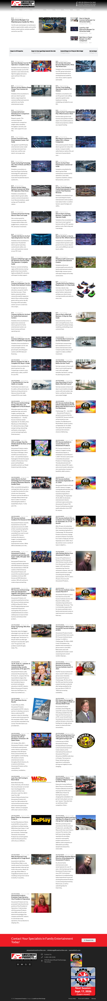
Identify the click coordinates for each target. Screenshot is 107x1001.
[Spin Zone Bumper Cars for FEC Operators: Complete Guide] (41, 61)
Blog (12, 18)
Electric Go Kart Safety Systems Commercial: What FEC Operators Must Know (20, 189)
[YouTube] (22, 964)
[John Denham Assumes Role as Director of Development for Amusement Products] (86, 855)
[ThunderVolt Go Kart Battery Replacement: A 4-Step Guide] (86, 282)
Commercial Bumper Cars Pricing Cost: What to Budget (13, 51)
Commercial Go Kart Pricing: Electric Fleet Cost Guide (20, 214)
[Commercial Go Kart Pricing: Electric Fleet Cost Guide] (41, 212)
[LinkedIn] (30, 964)
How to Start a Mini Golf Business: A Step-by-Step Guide (64, 316)
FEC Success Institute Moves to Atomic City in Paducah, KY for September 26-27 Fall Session (65, 520)
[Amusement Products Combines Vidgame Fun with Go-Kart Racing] (86, 777)
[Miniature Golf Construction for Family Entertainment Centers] (86, 257)
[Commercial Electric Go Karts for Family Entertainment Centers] (41, 313)
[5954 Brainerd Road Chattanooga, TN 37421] (42, 961)
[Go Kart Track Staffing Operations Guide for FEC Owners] (86, 86)
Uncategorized (60, 337)
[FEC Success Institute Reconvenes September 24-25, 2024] (86, 478)
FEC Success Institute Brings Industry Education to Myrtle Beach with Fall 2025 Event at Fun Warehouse (65, 405)
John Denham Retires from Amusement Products (64, 554)
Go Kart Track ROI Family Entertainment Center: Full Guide (19, 140)
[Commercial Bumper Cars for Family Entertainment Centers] (41, 282)
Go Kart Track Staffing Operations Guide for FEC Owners (64, 89)
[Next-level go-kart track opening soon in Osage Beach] (41, 855)
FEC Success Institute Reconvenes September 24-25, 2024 (65, 480)
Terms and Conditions (83, 998)
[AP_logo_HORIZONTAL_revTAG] (22, 4)
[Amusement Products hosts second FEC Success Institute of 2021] (86, 625)
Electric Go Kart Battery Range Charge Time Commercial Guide (21, 89)
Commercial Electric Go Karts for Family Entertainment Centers (20, 316)
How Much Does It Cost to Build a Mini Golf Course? (64, 383)
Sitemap (93, 998)
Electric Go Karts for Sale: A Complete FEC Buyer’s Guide (20, 362)
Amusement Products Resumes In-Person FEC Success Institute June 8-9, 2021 (64, 666)
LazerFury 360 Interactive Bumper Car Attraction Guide (87, 29)
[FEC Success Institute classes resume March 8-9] (86, 589)
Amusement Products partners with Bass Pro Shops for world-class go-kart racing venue (66, 819)
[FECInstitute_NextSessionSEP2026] (76, 960)
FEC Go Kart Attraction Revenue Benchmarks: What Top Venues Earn (65, 64)
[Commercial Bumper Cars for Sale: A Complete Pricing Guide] (41, 337)
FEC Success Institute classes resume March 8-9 (65, 590)
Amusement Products (20, 998)
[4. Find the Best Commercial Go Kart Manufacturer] (86, 337)
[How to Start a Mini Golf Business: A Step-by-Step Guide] (86, 313)
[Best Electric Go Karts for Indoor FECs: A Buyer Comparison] (86, 137)
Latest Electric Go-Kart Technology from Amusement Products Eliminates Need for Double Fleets (20, 481)
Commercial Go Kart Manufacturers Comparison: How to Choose (20, 113)
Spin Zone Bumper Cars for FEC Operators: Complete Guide (21, 63)
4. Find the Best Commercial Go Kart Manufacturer (65, 339)
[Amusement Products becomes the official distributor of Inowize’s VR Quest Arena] (41, 734)
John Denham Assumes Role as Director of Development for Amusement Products (65, 858)
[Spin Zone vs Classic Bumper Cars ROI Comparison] (74, 37)
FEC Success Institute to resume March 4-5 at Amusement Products (63, 443)
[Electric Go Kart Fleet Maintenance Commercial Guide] (86, 161)
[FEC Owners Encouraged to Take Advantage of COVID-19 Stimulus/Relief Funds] (86, 699)
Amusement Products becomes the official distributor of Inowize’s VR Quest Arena (19, 737)
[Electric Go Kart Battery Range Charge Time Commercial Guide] (41, 86)
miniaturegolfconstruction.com (57, 950)
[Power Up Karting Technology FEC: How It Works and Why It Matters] (41, 161)
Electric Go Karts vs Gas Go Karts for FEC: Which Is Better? (66, 237)
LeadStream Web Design (38, 998)
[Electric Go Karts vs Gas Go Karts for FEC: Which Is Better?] (86, 235)
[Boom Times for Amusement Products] (41, 816)
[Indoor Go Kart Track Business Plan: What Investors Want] (86, 110)
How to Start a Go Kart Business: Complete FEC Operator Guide (63, 215)
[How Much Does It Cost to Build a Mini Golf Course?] (86, 381)
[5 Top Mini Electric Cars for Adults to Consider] (41, 381)
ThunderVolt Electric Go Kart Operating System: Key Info (20, 237)
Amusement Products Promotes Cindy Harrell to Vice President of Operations (20, 897)
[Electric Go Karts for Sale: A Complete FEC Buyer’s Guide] (41, 360)
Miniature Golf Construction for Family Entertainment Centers (65, 260)
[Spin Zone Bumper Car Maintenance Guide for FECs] (52, 18)
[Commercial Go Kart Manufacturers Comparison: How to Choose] (41, 110)
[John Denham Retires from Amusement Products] (86, 552)
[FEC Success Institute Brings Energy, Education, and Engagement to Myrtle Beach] (41, 401)
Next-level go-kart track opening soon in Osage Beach (20, 857)
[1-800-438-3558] (42, 957)
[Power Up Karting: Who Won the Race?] (41, 625)
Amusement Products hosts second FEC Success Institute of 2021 (65, 628)
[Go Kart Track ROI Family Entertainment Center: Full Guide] (41, 137)
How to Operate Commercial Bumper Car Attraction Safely (87, 20)
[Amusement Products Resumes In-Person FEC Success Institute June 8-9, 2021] (86, 662)
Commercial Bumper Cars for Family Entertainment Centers (21, 284)
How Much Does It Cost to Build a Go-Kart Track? (64, 362)
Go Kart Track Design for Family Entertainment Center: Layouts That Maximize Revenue (65, 189)
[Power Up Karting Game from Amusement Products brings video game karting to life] (86, 734)
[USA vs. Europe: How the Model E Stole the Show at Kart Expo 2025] (41, 441)
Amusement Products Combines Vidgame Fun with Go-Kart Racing (65, 779)
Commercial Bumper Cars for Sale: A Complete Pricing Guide (21, 339)
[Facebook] (18, 964)
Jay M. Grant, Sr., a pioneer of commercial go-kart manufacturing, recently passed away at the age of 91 (20, 666)
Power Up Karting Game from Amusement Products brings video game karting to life (65, 736)
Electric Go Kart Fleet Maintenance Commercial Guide (64, 164)
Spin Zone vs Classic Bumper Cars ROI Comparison (85, 38)
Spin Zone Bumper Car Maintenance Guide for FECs (22, 21)
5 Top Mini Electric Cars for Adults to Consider (20, 383)
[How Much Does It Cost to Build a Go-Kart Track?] (86, 360)
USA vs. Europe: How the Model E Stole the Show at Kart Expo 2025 (21, 443)
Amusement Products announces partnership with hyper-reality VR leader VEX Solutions (20, 555)
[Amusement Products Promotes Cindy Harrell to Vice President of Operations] (41, 894)
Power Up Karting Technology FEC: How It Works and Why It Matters (21, 164)
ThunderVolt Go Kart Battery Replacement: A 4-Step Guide (65, 284)
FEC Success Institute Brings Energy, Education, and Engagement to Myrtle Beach (20, 404)
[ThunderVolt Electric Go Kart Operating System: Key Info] (41, 235)
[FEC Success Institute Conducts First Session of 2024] (41, 517)
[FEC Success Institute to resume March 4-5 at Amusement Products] (86, 441)
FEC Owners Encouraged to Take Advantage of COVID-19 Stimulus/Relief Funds (65, 701)
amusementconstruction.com (36, 950)
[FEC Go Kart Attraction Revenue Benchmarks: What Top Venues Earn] (86, 61)
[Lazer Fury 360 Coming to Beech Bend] (41, 777)
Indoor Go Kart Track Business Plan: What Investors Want (65, 112)
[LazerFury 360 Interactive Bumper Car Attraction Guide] (74, 28)
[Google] (26, 964)
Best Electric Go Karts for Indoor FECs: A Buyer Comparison (64, 140)
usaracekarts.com (74, 950)
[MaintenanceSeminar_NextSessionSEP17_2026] (83, 981)
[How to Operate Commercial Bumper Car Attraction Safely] (74, 18)
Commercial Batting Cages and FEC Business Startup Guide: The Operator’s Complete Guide (21, 261)
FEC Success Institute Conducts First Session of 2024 (21, 519)
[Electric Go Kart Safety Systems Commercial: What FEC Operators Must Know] (41, 186)
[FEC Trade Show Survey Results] (41, 699)
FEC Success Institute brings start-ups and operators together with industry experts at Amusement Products (21, 592)
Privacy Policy (72, 998)
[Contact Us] (42, 954)
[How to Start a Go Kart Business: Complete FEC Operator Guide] (86, 212)
